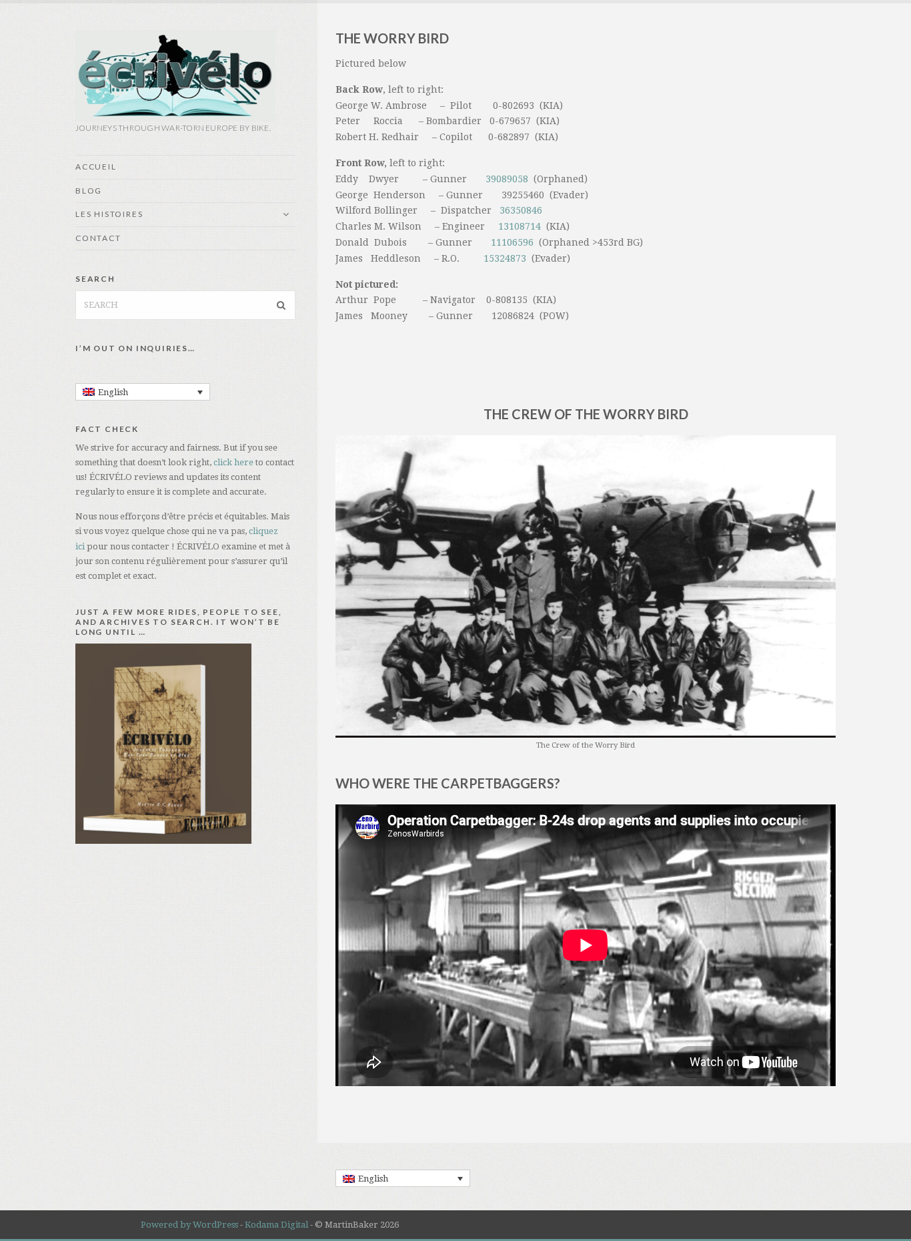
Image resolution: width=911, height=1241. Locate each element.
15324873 (505, 258)
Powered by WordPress (189, 1225)
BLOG (88, 191)
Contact (98, 238)
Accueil (96, 167)
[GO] (281, 305)
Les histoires (109, 214)
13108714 (519, 226)
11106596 (512, 242)
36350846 (521, 210)
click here (234, 462)
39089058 (507, 179)
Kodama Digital (276, 1225)
